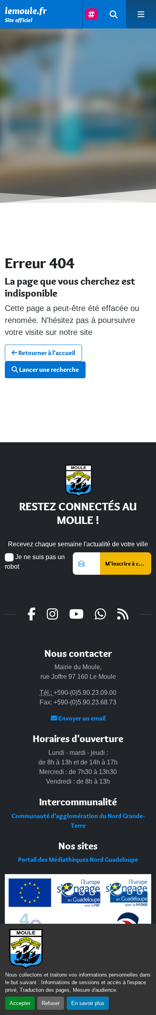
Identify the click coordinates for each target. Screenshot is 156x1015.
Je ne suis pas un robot (35, 562)
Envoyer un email (81, 718)
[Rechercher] (113, 14)
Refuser (51, 1003)
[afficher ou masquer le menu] (141, 14)
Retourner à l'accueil (46, 353)
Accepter (20, 1003)
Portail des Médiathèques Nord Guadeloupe (78, 859)
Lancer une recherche (48, 369)
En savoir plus (87, 1003)
